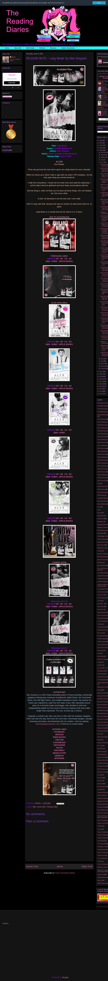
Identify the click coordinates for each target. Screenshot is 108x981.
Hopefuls (99, 665)
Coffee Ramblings (102, 581)
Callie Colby (104, 114)
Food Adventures (102, 636)
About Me (17, 48)
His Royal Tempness (104, 112)
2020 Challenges (102, 463)
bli (98, 510)
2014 (100, 388)
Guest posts (100, 656)
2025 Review (101, 486)
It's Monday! (100, 674)
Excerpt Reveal (101, 618)
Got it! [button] (99, 2)
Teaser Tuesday (101, 832)
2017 (100, 381)
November (104, 152)
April (102, 361)
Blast (98, 507)
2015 (100, 386)
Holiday (99, 662)
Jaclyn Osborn (101, 108)
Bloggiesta (100, 521)
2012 (100, 393)
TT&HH (99, 861)
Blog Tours (100, 518)
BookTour (100, 562)
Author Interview (101, 501)
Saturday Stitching (102, 792)
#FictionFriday (101, 409)
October (103, 155)
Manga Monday (101, 693)
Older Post (87, 866)
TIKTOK (59, 748)
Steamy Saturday (102, 804)
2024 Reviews (101, 480)
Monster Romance (102, 707)
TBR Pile (100, 826)
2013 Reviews (101, 425)
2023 (100, 148)
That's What (100, 840)
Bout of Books (101, 565)
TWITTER (59, 740)
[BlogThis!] (59, 803)
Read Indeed (101, 754)
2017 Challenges (102, 445)
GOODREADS (59, 742)
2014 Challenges (102, 428)
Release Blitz (52, 807)
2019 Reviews (101, 460)
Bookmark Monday (102, 556)
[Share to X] (60, 803)
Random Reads (101, 742)
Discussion (100, 609)
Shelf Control (101, 795)
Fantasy (99, 624)
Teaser (99, 829)
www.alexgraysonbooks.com (47, 724)
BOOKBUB (59, 758)
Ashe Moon (104, 98)
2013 (100, 391)
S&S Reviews (101, 786)
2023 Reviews (101, 477)
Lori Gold (104, 83)
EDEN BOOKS (59, 737)
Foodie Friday (101, 638)
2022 (100, 150)
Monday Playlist (101, 701)
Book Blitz (41, 807)
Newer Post (32, 866)
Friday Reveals (101, 641)
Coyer (99, 600)
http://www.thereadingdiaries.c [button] (56, 2)
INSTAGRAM (59, 745)
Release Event (101, 772)
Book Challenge (101, 539)
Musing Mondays (102, 713)
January (103, 368)
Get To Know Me (102, 647)
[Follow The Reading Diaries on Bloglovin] (7, 97)
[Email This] (57, 803)
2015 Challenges (102, 433)
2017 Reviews (101, 448)
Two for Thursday (102, 864)
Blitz (34, 807)
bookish (99, 550)
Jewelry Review (101, 677)
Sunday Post (101, 807)
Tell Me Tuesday (102, 838)
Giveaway (100, 650)
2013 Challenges (102, 422)
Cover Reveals (101, 597)
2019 (100, 376)
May (102, 358)
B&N (48, 261)
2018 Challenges (102, 451)
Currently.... (100, 603)
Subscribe (11, 83)
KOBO (54, 261)
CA (66, 259)
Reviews (53, 48)
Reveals (99, 777)
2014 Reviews (101, 431)
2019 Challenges (102, 457)
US (57, 259)
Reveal (99, 775)
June (102, 162)
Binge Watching (101, 504)
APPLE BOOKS (66, 261)
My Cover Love (101, 719)
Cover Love (100, 594)
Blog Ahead (100, 515)
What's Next (100, 874)
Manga (99, 690)
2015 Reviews (101, 436)
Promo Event (101, 737)
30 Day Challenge (102, 492)
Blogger (65, 977)
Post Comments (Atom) (65, 873)
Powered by (8, 87)
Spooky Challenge (102, 798)
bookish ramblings (102, 553)
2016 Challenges (102, 439)
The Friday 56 (101, 843)
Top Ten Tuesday (102, 852)
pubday (99, 739)
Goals (99, 653)
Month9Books (101, 710)
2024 (100, 145)
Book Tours (100, 545)
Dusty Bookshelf (102, 612)
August (103, 157)
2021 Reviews (101, 469)
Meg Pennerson (102, 92)
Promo (99, 734)
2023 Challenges (102, 474)
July (102, 159)
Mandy (13, 57)
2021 (100, 371)
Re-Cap (99, 745)
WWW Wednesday (102, 883)
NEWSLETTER (59, 753)
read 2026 (100, 748)
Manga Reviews (101, 696)
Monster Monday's (102, 704)
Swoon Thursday (102, 820)
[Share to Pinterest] (63, 803)
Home (7, 48)
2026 (100, 140)
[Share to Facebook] (62, 803)
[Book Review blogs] (11, 141)
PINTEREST (59, 750)
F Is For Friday (101, 621)
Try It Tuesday (101, 858)
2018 (100, 379)
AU (70, 259)
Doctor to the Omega (104, 96)
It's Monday (100, 671)
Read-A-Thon (101, 757)
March (103, 363)
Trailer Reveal (101, 855)
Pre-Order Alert (101, 731)
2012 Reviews (101, 419)
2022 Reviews (101, 471)
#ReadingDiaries (102, 411)
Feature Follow (101, 627)
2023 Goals (30, 48)
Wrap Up (99, 880)
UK (61, 259)
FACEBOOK (59, 732)
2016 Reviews (101, 442)
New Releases (101, 725)
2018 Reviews (101, 454)
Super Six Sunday (102, 813)
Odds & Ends (101, 728)
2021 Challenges (102, 466)
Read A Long (101, 751)
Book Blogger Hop (102, 536)
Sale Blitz (100, 789)
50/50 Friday (100, 495)
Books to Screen (102, 559)
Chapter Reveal (101, 575)
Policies (42, 48)
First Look (100, 633)
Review (99, 780)
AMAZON (59, 734)
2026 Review (101, 489)
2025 (100, 143)
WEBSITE (59, 756)
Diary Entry (100, 606)
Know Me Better (101, 679)
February (103, 366)
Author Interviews (68, 48)
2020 (100, 374)
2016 (100, 384)
